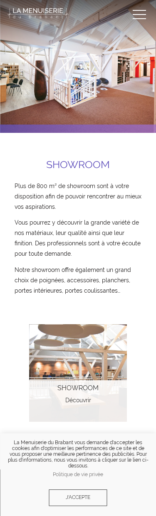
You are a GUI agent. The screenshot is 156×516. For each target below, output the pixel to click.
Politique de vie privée (78, 474)
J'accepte (78, 497)
